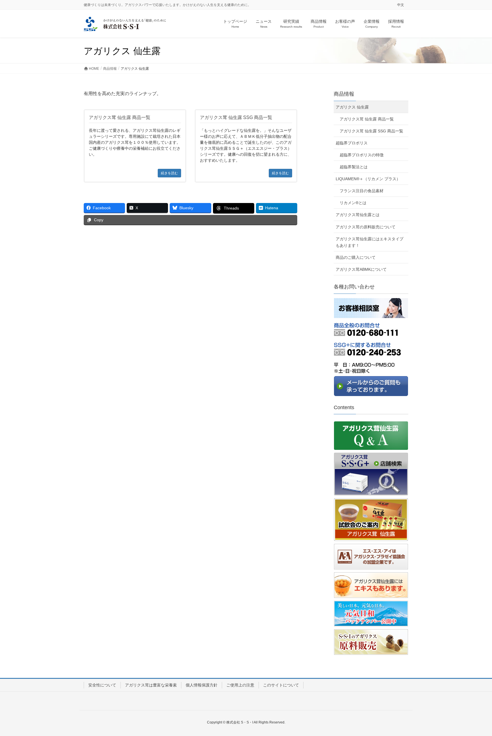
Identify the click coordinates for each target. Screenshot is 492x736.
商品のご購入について (356, 257)
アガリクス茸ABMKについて (361, 269)
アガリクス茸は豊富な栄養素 (151, 685)
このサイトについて (281, 685)
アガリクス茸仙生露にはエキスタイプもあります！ (369, 242)
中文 (400, 5)
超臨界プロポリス (352, 143)
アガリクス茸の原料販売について (365, 227)
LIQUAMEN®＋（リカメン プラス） (368, 179)
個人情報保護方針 (202, 685)
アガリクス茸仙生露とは (358, 214)
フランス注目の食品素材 (362, 190)
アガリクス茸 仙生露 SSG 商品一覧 (371, 131)
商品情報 (344, 94)
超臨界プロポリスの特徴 (362, 155)
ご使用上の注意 (240, 685)
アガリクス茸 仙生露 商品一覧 (367, 119)
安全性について (102, 685)
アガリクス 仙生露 (352, 107)
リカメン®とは (353, 202)
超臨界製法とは (354, 167)
